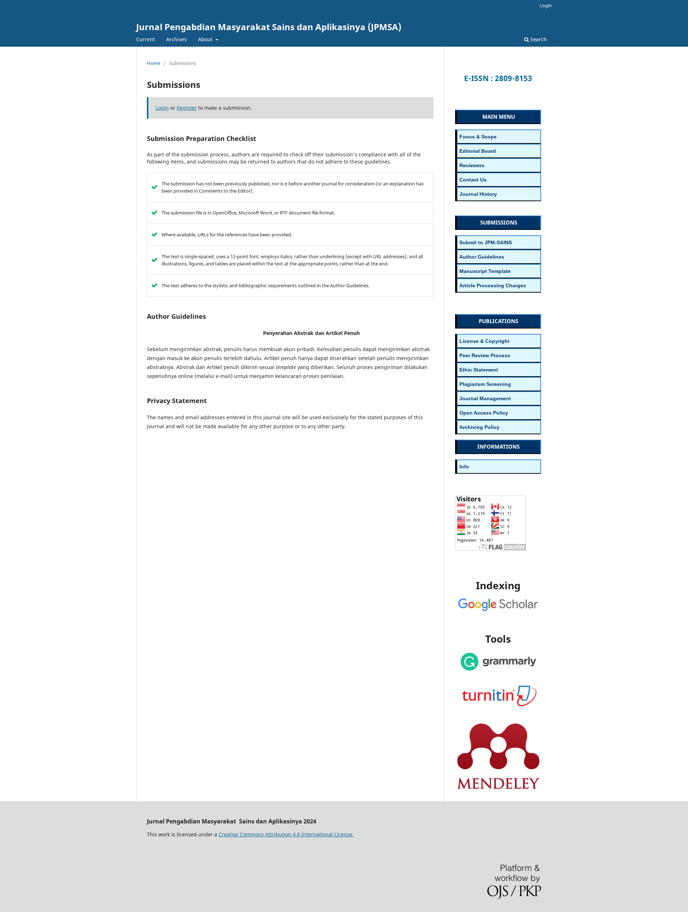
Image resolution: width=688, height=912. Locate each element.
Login (546, 5)
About (206, 39)
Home (153, 63)
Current (145, 39)
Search (538, 39)
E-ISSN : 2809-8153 (498, 78)
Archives (176, 39)
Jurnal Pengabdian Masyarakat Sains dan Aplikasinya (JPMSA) (268, 27)
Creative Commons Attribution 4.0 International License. (286, 834)
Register (187, 107)
